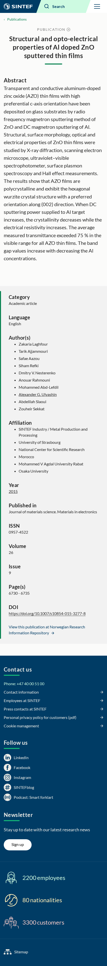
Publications (17, 19)
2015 (13, 491)
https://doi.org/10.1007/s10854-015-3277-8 (47, 613)
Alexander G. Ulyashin (38, 394)
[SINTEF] (18, 6)
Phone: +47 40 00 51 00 (24, 683)
